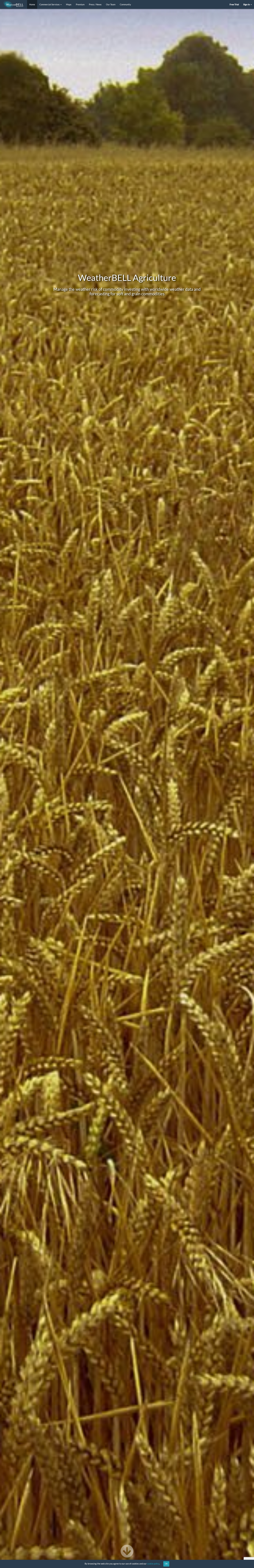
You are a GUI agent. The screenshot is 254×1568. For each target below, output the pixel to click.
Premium (80, 4)
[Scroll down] (127, 1555)
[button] (19, 627)
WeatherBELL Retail (127, 277)
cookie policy (153, 1563)
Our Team (110, 4)
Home (32, 4)
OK (166, 1564)
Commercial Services (49, 4)
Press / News (95, 4)
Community (125, 4)
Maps (68, 4)
